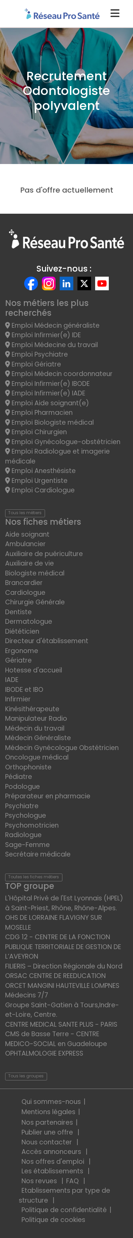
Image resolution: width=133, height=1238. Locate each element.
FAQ (73, 1181)
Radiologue (23, 835)
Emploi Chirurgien (38, 432)
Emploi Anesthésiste (43, 470)
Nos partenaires (47, 1122)
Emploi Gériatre (35, 364)
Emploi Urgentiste (39, 480)
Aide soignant (27, 534)
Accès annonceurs (52, 1151)
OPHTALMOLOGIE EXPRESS (44, 1053)
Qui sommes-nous (51, 1101)
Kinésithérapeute (32, 709)
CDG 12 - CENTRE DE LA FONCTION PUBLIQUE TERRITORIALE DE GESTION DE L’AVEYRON (63, 946)
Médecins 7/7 (26, 995)
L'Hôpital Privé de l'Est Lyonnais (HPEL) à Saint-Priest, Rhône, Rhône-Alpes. (64, 903)
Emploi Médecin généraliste (55, 325)
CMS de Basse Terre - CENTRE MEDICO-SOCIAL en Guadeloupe (56, 1038)
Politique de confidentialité (64, 1210)
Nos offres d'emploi (53, 1161)
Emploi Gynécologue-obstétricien (65, 441)
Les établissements (53, 1171)
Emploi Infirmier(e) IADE (47, 393)
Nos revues (40, 1181)
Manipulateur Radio (36, 718)
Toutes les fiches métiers (33, 877)
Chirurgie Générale (35, 602)
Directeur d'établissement (46, 641)
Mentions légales (48, 1112)
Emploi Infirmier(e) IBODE (50, 383)
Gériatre (18, 660)
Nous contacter (47, 1142)
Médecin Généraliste (38, 738)
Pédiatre (18, 776)
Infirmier (18, 699)
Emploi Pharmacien (41, 412)
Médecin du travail (35, 728)
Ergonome (21, 650)
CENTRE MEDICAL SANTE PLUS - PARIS (61, 1024)
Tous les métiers (25, 513)
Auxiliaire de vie (29, 563)
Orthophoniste (28, 767)
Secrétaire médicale (38, 854)
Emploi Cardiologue (42, 490)
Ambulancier (25, 544)
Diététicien (22, 631)
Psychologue (25, 815)
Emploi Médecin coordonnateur (61, 373)
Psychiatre (22, 806)
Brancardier (24, 582)
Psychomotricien (32, 825)
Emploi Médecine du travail (54, 344)
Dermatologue (28, 621)
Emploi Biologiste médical (52, 422)
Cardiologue (25, 592)
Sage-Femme (27, 844)
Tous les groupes (26, 1076)
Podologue (22, 786)
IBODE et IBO (24, 689)
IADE (11, 679)
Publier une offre (48, 1132)
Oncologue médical (37, 757)
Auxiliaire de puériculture (44, 553)
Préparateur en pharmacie (47, 796)
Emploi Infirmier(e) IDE (45, 335)
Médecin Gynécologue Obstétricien (62, 747)
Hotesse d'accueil (33, 670)
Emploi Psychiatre (39, 354)
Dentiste (18, 612)
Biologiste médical (34, 573)
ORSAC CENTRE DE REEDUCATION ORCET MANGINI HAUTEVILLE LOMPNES (62, 980)
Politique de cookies (53, 1219)
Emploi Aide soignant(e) (49, 403)
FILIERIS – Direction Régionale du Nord (63, 966)
